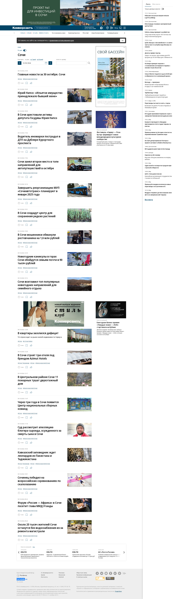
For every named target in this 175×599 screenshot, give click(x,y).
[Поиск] (120, 27)
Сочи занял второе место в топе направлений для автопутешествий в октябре (38, 165)
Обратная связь (81, 573)
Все (34, 547)
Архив (43, 575)
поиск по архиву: (61, 59)
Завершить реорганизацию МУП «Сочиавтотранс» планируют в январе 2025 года (39, 191)
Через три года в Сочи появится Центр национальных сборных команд (38, 405)
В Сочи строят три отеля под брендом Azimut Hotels (36, 356)
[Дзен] (106, 573)
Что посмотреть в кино (58, 33)
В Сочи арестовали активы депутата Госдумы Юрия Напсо (37, 116)
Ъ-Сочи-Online (28, 341)
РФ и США (86, 33)
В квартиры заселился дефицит (38, 333)
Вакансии (62, 575)
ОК (123, 40)
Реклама (61, 573)
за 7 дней (33, 59)
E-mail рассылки (81, 577)
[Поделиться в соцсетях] (31, 83)
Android (61, 577)
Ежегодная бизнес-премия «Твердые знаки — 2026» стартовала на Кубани (108, 324)
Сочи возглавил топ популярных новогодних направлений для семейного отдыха (39, 285)
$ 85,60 (23, 33)
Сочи (19, 47)
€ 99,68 (29, 33)
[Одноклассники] (110, 573)
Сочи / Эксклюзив (24, 363)
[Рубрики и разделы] (124, 27)
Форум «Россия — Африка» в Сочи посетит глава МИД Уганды (39, 504)
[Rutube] (115, 573)
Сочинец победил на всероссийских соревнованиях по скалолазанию (39, 481)
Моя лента (156, 4)
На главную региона (42, 28)
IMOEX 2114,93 (43, 33)
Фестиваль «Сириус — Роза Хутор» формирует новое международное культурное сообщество (109, 135)
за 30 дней (40, 59)
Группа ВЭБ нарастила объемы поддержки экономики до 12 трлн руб (83, 555)
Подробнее (118, 591)
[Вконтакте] (101, 573)
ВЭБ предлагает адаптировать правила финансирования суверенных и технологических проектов (32, 556)
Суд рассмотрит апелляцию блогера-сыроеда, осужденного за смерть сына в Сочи (39, 430)
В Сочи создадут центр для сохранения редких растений (36, 214)
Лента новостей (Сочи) (30, 79)
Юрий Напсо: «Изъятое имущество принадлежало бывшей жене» (40, 94)
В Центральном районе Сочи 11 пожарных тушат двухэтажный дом (38, 380)
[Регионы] (107, 27)
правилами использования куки (61, 40)
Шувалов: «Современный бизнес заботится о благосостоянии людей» (57, 555)
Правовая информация (84, 575)
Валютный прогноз (74, 33)
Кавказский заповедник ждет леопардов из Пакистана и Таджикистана (37, 455)
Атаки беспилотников (98, 33)
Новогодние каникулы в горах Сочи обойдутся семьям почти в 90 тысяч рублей (40, 260)
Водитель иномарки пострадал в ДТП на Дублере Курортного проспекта (39, 139)
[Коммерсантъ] (23, 27)
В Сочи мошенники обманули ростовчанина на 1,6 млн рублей (38, 236)
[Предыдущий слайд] (19, 552)
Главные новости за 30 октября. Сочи (41, 74)
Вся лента (149, 200)
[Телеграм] (97, 573)
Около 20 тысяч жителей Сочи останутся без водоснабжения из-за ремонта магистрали (40, 528)
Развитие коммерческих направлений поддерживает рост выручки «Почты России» (109, 556)
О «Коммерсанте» (47, 573)
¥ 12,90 (35, 33)
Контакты (44, 577)
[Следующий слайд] (124, 552)
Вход (116, 28)
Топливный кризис (112, 33)
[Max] (119, 573)
